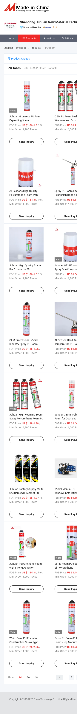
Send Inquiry (26, 141)
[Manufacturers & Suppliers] (27, 7)
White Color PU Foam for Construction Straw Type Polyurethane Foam (23, 642)
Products (31, 38)
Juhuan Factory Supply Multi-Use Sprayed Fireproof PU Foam (26, 493)
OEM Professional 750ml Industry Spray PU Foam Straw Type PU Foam (23, 344)
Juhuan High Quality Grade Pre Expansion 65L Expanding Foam (25, 269)
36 (28, 677)
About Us (49, 38)
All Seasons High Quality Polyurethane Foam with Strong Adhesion (23, 194)
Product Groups (20, 58)
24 (20, 677)
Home (10, 38)
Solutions (67, 38)
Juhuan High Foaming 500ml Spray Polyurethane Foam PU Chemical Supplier (26, 418)
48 (36, 677)
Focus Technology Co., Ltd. (47, 699)
